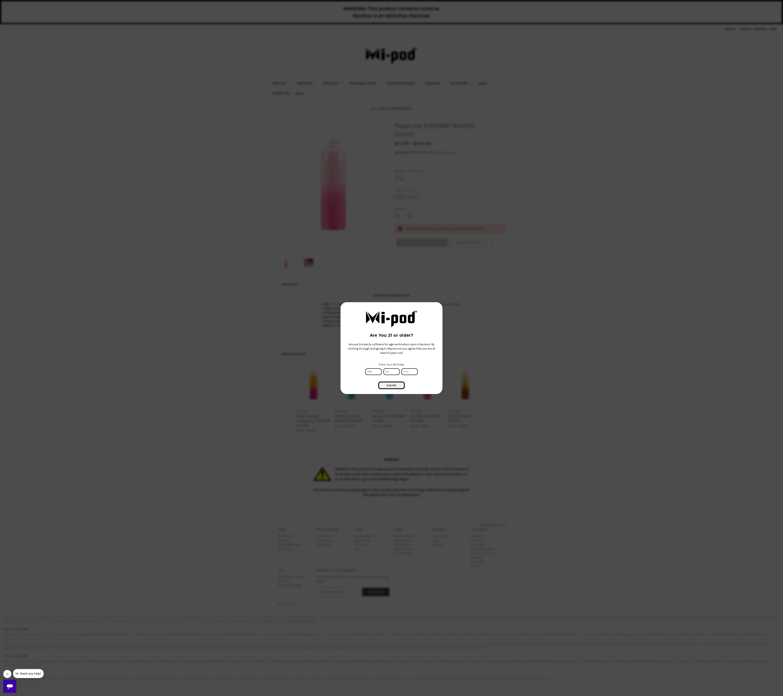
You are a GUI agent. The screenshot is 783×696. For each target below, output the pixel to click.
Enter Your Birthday (391, 364)
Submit (391, 385)
